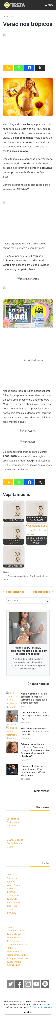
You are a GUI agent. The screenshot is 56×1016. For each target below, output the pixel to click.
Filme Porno (12, 951)
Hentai (9, 927)
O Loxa (9, 846)
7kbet (9, 874)
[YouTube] (37, 987)
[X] (40, 68)
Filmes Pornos (13, 937)
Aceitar (28, 1012)
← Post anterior (13, 591)
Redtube (10, 881)
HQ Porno (11, 948)
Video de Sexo (13, 902)
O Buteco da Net (14, 839)
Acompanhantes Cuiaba (18, 958)
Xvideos (10, 909)
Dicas (12, 16)
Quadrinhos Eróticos (16, 944)
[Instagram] (28, 987)
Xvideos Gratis (13, 961)
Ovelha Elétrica (14, 843)
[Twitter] (11, 987)
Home (5, 16)
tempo (6, 579)
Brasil (25, 576)
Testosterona (13, 822)
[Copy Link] (8, 68)
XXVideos (11, 913)
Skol (45, 576)
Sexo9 (9, 888)
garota (39, 576)
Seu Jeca (11, 825)
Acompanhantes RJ (16, 954)
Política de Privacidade (40, 1007)
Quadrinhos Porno (15, 930)
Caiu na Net (12, 878)
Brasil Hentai (12, 941)
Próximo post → (42, 591)
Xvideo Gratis (13, 895)
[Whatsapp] (19, 68)
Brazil (32, 576)
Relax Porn (12, 906)
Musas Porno (13, 885)
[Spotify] (45, 987)
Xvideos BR (12, 899)
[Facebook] (29, 68)
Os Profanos (12, 818)
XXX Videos (12, 892)
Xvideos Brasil (13, 934)
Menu (50, 5)
